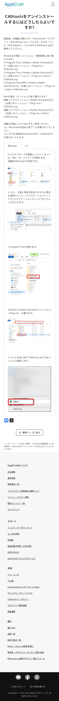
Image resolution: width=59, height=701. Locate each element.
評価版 (10, 540)
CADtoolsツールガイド (18, 599)
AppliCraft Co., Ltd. (39, 693)
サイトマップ (13, 509)
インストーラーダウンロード (20, 527)
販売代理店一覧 (14, 640)
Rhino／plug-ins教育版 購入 (21, 646)
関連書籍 (11, 611)
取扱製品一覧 (13, 484)
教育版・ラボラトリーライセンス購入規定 (26, 652)
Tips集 (11, 580)
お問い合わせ (13, 552)
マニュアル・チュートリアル (20, 593)
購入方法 (11, 627)
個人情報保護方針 (38, 686)
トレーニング (13, 574)
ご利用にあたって (18, 686)
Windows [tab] (12, 145)
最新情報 (11, 478)
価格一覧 (11, 634)
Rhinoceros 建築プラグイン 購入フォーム (26, 658)
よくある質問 (13, 533)
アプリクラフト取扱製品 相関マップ (23, 491)
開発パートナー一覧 (16, 503)
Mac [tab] (27, 145)
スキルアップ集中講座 (17, 605)
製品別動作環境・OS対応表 (19, 546)
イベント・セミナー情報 (18, 497)
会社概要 (11, 472)
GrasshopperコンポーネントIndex (23, 587)
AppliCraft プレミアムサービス (21, 558)
